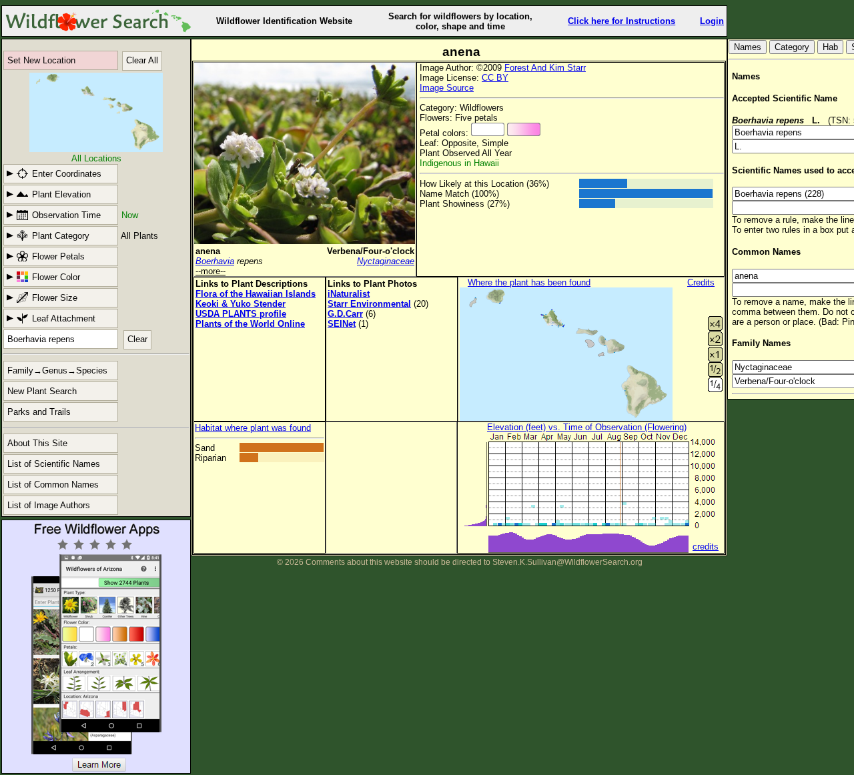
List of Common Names (53, 485)
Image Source (447, 88)
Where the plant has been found (529, 282)
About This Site (37, 443)
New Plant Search (42, 391)
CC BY (495, 78)
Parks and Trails (39, 412)
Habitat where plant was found (253, 428)
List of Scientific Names (53, 464)
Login (712, 21)
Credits (701, 282)
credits (706, 547)
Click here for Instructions (621, 21)
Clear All (142, 60)
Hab (830, 47)
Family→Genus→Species (57, 370)
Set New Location (41, 60)
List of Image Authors (48, 505)
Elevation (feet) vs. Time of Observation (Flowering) (587, 427)
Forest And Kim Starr (545, 68)
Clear (137, 339)
